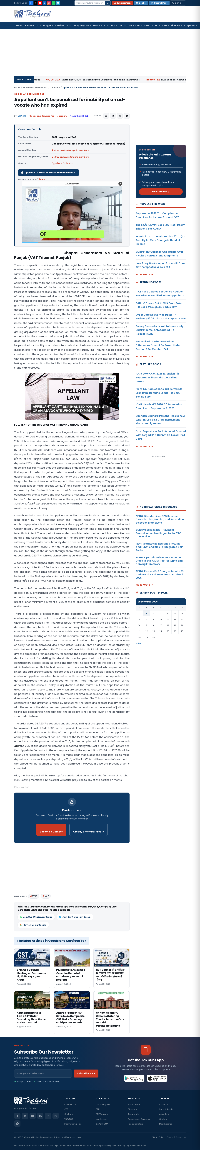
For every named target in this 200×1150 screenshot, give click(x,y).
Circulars (132, 1109)
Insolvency (101, 1119)
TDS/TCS (68, 1119)
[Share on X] (106, 116)
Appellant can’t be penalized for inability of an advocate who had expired (69, 102)
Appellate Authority (62, 163)
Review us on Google (35, 924)
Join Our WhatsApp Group (37, 916)
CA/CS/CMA (102, 1123)
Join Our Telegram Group (76, 916)
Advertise (164, 1114)
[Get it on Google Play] (134, 1078)
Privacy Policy (158, 1137)
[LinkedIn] (44, 3)
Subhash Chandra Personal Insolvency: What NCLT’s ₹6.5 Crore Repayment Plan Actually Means (160, 419)
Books (142, 3)
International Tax (72, 1123)
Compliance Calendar (139, 1119)
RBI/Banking (102, 1114)
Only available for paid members (71, 150)
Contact (163, 1119)
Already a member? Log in (88, 831)
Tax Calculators (135, 1123)
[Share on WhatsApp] (120, 116)
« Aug (139, 643)
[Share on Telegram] (127, 116)
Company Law (80, 25)
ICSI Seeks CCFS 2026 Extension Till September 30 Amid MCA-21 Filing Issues (157, 377)
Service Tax (61, 25)
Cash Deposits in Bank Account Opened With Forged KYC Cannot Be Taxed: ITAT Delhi (161, 435)
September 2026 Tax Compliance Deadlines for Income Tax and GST (53, 79)
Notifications (134, 1104)
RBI (156, 25)
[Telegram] (58, 3)
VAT (47, 896)
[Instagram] (49, 3)
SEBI (164, 25)
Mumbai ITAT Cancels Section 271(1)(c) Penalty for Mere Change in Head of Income (160, 240)
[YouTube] (40, 3)
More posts (143, 274)
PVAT (34, 896)
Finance (175, 25)
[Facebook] (31, 3)
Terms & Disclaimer (176, 1137)
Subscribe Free (86, 1073)
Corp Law (189, 25)
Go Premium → (161, 191)
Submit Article (166, 1109)
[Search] (107, 3)
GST (121, 25)
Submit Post (160, 3)
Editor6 (22, 115)
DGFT (147, 25)
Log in (42, 179)
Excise (96, 25)
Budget (47, 25)
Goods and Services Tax (35, 87)
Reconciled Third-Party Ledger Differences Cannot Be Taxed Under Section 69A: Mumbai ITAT (158, 345)
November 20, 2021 (79, 116)
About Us (163, 1104)
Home (19, 25)
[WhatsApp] (53, 3)
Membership (165, 1123)
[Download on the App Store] (157, 1078)
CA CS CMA (134, 25)
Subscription (124, 3)
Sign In (178, 2)
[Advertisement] (100, 53)
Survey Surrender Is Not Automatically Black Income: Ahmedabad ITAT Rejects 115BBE (159, 330)
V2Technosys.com (73, 1137)
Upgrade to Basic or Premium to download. (50, 172)
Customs (109, 25)
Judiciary (55, 87)
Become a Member (51, 831)
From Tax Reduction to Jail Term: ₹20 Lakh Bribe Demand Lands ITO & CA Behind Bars (159, 392)
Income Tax (32, 25)
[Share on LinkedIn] (113, 116)
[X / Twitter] (35, 3)
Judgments (133, 1114)
